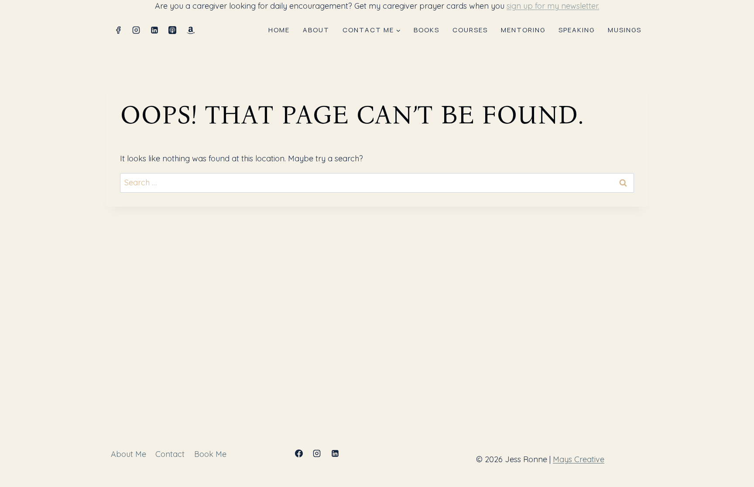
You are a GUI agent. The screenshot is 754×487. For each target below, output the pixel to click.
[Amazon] (191, 30)
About (316, 29)
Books (426, 29)
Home (279, 29)
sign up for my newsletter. (553, 6)
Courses (470, 29)
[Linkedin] (154, 30)
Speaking (577, 29)
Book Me (210, 454)
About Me (128, 454)
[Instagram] (136, 30)
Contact (170, 454)
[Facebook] (118, 30)
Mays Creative (578, 459)
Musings (624, 29)
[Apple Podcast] (172, 30)
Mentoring (523, 29)
